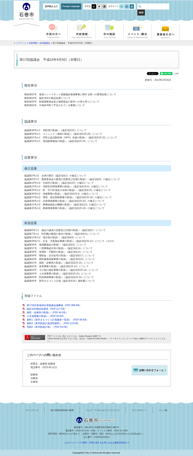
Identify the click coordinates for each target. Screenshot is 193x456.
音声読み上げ (51, 6)
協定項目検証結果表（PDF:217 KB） (47, 309)
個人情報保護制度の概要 (62, 410)
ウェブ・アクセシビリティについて (103, 410)
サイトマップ (32, 410)
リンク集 (163, 410)
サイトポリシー (139, 410)
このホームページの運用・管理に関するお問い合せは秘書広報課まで (96, 442)
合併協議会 (45, 43)
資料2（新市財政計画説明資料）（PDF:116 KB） (53, 323)
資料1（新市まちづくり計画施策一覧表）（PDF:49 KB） (58, 319)
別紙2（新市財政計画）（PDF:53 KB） (48, 327)
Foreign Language (71, 6)
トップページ (20, 43)
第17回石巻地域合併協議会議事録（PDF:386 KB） (54, 305)
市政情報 (33, 43)
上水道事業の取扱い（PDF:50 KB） (46, 316)
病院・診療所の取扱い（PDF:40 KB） (47, 312)
